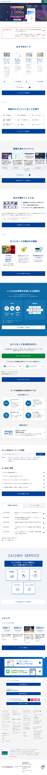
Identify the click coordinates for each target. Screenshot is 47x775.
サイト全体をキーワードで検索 (13, 450)
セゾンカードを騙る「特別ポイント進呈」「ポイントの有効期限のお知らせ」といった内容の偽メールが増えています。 (27, 35)
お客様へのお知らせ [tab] (13, 505)
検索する (41, 454)
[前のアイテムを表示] (15, 23)
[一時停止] (28, 23)
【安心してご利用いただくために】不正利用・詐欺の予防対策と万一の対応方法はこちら (28, 30)
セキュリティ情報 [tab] (34, 505)
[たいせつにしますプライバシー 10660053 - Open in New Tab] (42, 769)
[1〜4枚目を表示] (21, 87)
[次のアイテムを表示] (31, 23)
